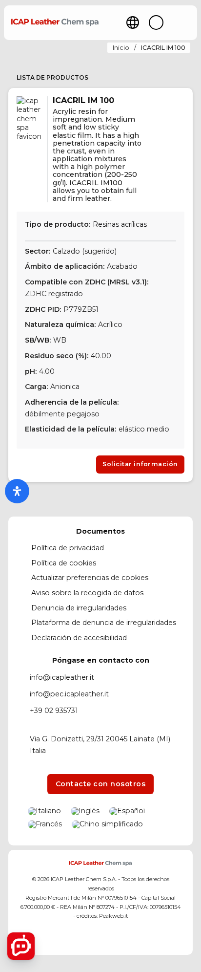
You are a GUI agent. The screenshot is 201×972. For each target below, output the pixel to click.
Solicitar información (140, 464)
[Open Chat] (21, 946)
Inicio (121, 47)
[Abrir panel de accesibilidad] (17, 491)
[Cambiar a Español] (127, 811)
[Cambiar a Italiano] (44, 811)
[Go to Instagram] (100, 936)
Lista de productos (52, 77)
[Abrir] (182, 23)
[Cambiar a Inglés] (85, 811)
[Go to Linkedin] (83, 936)
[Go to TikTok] (118, 936)
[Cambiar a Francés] (45, 824)
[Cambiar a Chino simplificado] (107, 824)
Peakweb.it (113, 915)
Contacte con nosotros (101, 783)
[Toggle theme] (156, 22)
